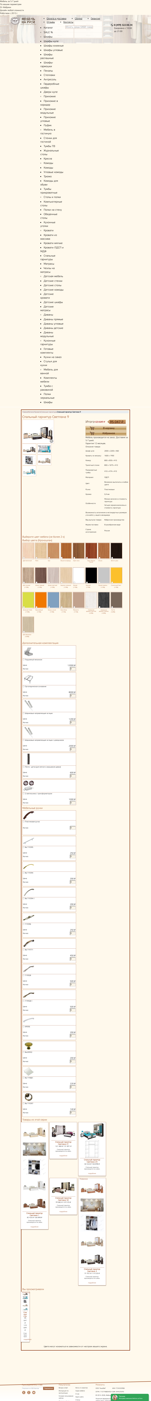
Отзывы (51, 22)
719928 (28, 975)
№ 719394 (29, 873)
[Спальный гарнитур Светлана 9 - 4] (29, 471)
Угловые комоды (53, 172)
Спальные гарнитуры (49, 412)
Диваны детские (53, 328)
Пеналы (48, 70)
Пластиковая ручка (32, 822)
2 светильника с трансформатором (38, 794)
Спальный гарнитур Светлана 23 (92, 1161)
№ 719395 (29, 847)
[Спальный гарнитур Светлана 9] (29, 449)
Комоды (48, 163)
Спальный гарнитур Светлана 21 (63, 1143)
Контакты (68, 22)
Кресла (48, 158)
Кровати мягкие (53, 243)
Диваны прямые (53, 319)
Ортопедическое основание (35, 687)
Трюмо (48, 176)
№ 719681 (29, 1078)
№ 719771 (29, 950)
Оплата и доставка (56, 18)
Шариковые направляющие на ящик (39, 713)
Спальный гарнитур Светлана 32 (63, 1199)
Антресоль (50, 79)
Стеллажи (49, 75)
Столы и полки (52, 197)
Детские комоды (53, 289)
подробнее (34, 1227)
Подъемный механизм (33, 660)
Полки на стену (53, 209)
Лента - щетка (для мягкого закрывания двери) (43, 767)
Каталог (48, 27)
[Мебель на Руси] (26, 22)
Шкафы (48, 36)
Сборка (78, 18)
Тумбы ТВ (49, 146)
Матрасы (49, 263)
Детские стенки (53, 281)
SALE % (48, 32)
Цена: (25, 665)
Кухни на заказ (53, 357)
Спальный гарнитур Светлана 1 (34, 1214)
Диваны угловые (53, 323)
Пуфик (48, 125)
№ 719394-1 (30, 899)
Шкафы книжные (54, 45)
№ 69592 (28, 1052)
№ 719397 (29, 1104)
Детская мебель (53, 276)
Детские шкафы (53, 302)
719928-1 (28, 1001)
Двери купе (51, 92)
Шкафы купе (51, 41)
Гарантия (95, 18)
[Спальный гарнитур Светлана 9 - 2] (29, 460)
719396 (28, 924)
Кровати (49, 230)
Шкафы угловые (53, 50)
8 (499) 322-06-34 (123, 25)
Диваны (48, 314)
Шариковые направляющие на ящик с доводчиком (44, 740)
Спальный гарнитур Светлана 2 (92, 1270)
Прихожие (50, 96)
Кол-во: (26, 669)
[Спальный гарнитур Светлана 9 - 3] (44, 460)
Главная (25, 412)
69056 (27, 1027)
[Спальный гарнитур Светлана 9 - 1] (44, 449)
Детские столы (52, 285)
